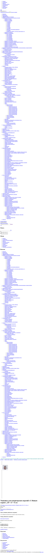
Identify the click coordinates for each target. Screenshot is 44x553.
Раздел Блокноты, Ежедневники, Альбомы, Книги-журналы (16, 389)
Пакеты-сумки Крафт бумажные (11, 78)
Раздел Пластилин (8, 166)
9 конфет (8, 26)
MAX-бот (7, 12)
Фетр (6, 102)
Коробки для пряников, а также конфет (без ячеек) (14, 279)
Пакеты (4, 66)
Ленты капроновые (10, 116)
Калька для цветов (8, 335)
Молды (6, 181)
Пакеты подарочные (8, 73)
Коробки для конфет (8, 20)
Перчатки (6, 147)
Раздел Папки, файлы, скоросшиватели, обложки (14, 165)
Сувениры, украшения (11, 334)
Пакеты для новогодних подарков (13, 206)
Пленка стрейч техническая (10, 91)
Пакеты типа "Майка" (9, 307)
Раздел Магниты (8, 149)
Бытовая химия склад (6, 134)
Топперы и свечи (6, 193)
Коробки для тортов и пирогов (10, 281)
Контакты (4, 8)
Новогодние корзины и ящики (10, 212)
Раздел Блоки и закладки (9, 388)
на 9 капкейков (9, 39)
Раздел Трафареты (8, 173)
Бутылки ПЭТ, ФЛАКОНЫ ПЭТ (9, 132)
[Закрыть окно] (41, 552)
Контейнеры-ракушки (9, 59)
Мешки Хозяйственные (9, 139)
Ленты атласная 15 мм (13, 110)
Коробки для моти (8, 18)
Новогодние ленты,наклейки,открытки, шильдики (14, 214)
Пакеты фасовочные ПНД (9, 77)
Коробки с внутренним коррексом (13, 29)
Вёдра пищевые (8, 55)
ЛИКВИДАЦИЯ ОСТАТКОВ (8, 254)
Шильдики (9, 218)
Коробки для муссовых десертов (11, 41)
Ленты (6, 103)
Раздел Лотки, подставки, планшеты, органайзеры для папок (16, 162)
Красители (7, 176)
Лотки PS (6, 64)
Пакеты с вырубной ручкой (10, 76)
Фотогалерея (5, 7)
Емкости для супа (8, 63)
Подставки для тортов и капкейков (11, 185)
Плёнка (4, 85)
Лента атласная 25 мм (13, 112)
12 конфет (9, 27)
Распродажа (5, 252)
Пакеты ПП (7, 74)
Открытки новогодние (11, 217)
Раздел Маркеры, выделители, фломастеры (12, 163)
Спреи (6, 126)
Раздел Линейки (8, 161)
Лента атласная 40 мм (13, 113)
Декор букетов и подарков (7, 93)
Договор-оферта (5, 538)
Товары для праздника (7, 362)
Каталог (1, 459)
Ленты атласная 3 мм (13, 106)
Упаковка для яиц (8, 61)
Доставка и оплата (6, 4)
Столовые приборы (8, 82)
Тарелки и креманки (8, 81)
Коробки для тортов (8, 204)
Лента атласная (9, 105)
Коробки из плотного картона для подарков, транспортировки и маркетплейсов (17, 47)
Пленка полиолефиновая (11, 88)
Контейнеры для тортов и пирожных (11, 57)
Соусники (6, 65)
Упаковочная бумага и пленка (10, 211)
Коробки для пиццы (8, 49)
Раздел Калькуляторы (9, 155)
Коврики (6, 179)
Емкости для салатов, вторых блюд (11, 58)
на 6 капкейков (9, 38)
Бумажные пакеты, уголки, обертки (11, 67)
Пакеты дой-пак (8, 72)
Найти (11, 224)
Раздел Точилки (8, 172)
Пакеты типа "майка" (11, 210)
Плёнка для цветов (8, 99)
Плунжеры (7, 184)
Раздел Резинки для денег (9, 167)
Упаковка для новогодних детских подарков (13, 197)
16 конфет (9, 28)
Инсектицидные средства (9, 135)
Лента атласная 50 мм (13, 114)
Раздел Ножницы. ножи (9, 164)
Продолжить (2, 518)
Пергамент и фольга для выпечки (11, 183)
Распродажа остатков (11, 54)
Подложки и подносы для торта (10, 415)
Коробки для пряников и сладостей (11, 201)
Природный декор (10, 333)
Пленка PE (9, 89)
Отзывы (4, 6)
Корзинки (4, 131)
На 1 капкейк (9, 34)
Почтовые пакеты (8, 79)
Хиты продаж (5, 253)
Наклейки (6, 119)
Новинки (4, 14)
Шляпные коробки (6, 129)
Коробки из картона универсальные (11, 46)
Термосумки (7, 146)
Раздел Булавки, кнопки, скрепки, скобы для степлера (14, 152)
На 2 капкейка (9, 35)
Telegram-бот (2, 12)
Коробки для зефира (8, 19)
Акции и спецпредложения (8, 240)
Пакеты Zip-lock (8, 308)
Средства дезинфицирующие (10, 137)
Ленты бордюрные (8, 177)
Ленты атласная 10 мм (13, 108)
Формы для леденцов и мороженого (11, 191)
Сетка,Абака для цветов (9, 100)
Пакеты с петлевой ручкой (12, 209)
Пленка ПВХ (9, 90)
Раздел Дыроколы (8, 154)
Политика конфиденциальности (8, 537)
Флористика (7, 122)
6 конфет (8, 24)
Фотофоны (5, 128)
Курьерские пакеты (8, 68)
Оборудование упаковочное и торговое (10, 194)
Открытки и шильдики (9, 121)
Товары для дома (8, 142)
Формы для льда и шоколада (10, 192)
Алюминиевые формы (7, 50)
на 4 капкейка (9, 37)
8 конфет (8, 25)
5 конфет (8, 23)
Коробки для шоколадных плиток (11, 44)
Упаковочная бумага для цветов (10, 101)
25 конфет (9, 30)
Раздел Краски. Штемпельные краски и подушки (14, 160)
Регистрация (5, 223)
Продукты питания (6, 195)
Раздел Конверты (8, 158)
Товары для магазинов (9, 143)
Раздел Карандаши (8, 156)
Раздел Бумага (7, 153)
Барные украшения (8, 83)
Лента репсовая (10, 104)
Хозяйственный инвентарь (10, 144)
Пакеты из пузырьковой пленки (10, 306)
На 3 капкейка (9, 36)
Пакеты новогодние (8, 443)
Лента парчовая (10, 115)
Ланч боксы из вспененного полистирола (12, 60)
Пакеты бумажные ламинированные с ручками (15, 207)
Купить (1, 510)
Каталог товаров (14, 12)
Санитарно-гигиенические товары (11, 140)
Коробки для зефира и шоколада (10, 198)
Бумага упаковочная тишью (10, 94)
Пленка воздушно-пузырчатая (10, 86)
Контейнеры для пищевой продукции (9, 56)
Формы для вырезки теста (9, 190)
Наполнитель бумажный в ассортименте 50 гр (13, 120)
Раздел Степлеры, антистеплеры (11, 169)
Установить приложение (7, 247)
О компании (5, 2)
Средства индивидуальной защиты (11, 141)
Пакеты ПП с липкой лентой (10, 75)
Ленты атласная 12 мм (13, 109)
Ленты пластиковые (10, 117)
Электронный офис (10, 551)
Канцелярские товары (7, 148)
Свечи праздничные (8, 125)
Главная (4, 1)
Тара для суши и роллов (9, 62)
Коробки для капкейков (9, 33)
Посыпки (6, 186)
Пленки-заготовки (8, 92)
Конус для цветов (8, 98)
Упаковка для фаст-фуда (7, 48)
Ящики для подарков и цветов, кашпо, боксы (11, 130)
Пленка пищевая (8, 87)
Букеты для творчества (11, 123)
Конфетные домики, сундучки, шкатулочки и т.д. (16, 31)
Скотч (6, 145)
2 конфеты (9, 21)
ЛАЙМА (6, 136)
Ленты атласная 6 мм (13, 107)
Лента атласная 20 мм (13, 111)
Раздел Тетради (7, 171)
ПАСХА (4, 219)
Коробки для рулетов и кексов (10, 280)
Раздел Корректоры (8, 159)
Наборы (8, 118)
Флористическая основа (11, 361)
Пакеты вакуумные (8, 71)
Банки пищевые (8, 53)
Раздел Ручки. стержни (9, 168)
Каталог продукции (6, 536)
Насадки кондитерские (9, 182)
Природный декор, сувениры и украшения (12, 95)
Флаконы (6, 133)
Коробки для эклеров (8, 45)
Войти (1, 223)
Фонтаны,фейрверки (8, 127)
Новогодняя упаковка (7, 196)
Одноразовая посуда (6, 80)
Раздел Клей (7, 157)
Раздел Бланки (7, 150)
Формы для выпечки (8, 189)
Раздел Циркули (8, 174)
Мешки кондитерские (9, 180)
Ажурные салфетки (8, 188)
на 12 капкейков (10, 40)
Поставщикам (5, 5)
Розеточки (6, 187)
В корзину (7, 518)
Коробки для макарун (9, 32)
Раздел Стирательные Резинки (10, 170)
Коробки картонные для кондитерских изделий (11, 17)
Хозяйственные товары (7, 138)
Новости (4, 3)
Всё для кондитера (6, 175)
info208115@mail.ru (3, 529)
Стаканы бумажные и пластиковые (11, 84)
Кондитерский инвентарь (9, 416)
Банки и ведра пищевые (7, 52)
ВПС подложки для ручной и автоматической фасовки (13, 51)
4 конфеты (9, 22)
